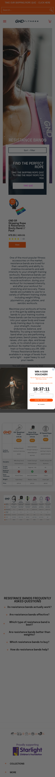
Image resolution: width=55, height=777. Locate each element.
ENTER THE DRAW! (41, 400)
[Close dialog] (53, 369)
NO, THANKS (41, 404)
